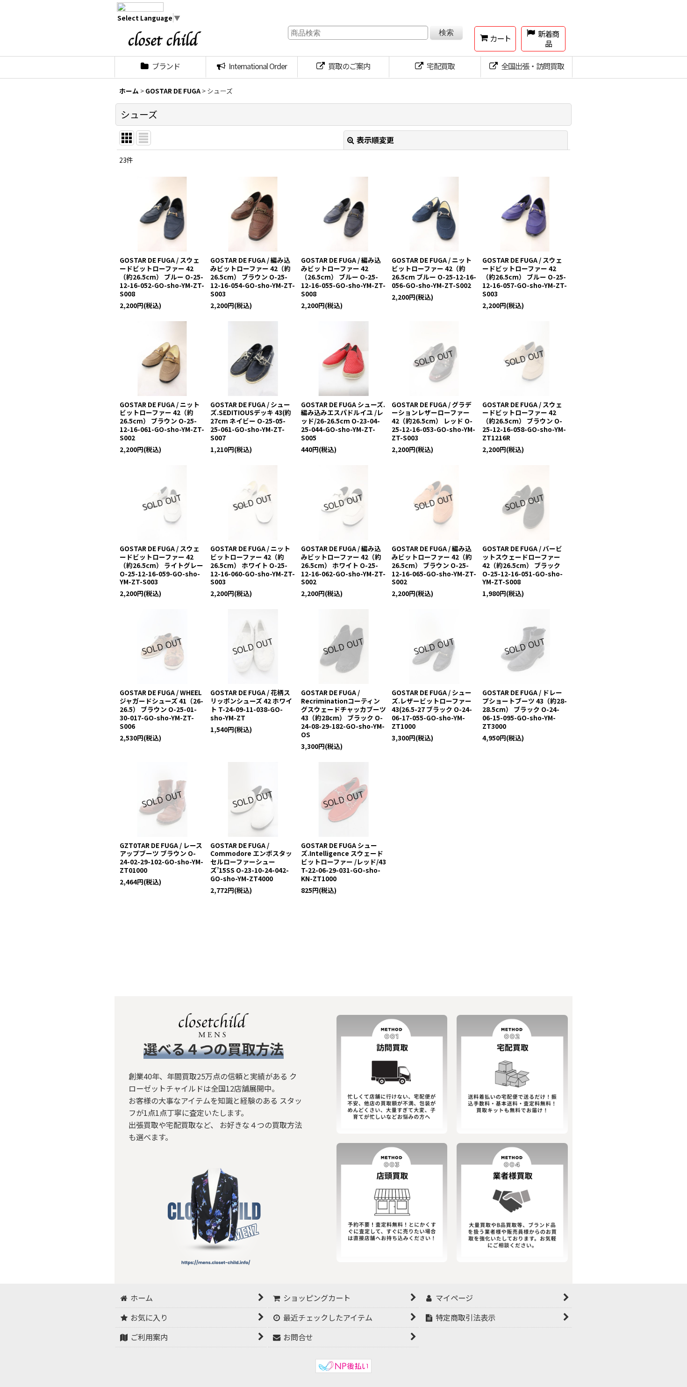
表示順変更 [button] (375, 139)
